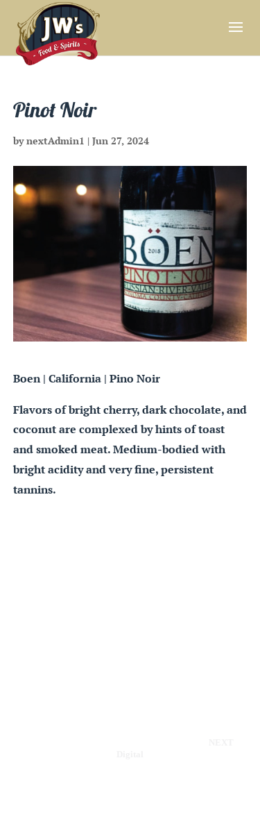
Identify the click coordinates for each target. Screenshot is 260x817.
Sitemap (156, 616)
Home (64, 595)
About (196, 595)
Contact (103, 616)
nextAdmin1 (55, 140)
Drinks (151, 595)
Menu (107, 595)
